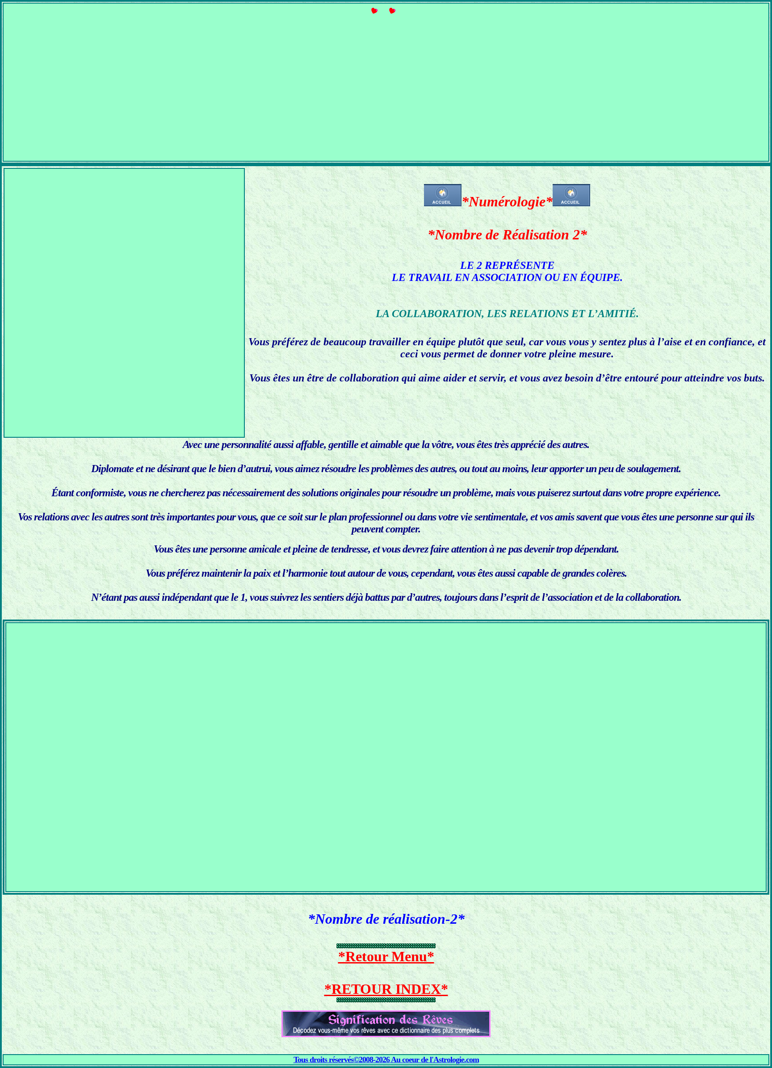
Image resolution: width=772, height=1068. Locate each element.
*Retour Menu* (386, 956)
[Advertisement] (386, 90)
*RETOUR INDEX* (386, 989)
